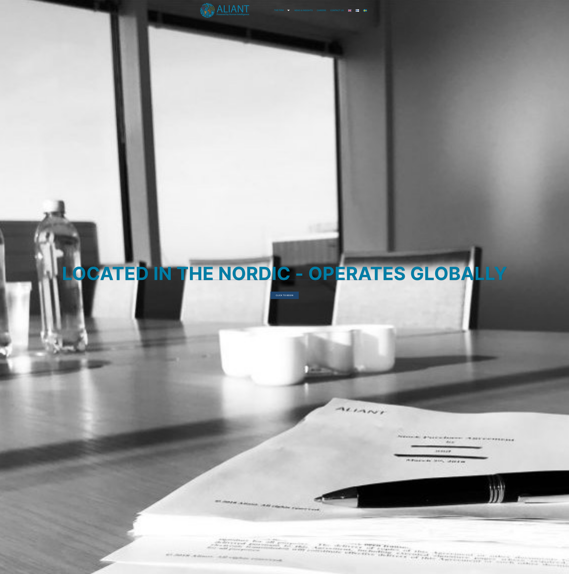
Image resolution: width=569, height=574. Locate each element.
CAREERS (321, 10)
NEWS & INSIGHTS (303, 10)
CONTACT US (337, 10)
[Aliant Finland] (224, 10)
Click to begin (284, 295)
